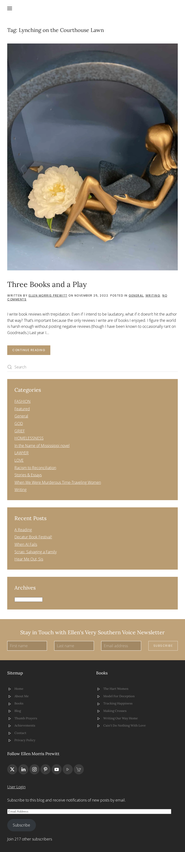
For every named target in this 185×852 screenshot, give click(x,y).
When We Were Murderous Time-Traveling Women (57, 482)
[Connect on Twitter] (12, 769)
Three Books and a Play (47, 284)
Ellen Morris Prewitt (48, 295)
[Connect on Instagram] (34, 769)
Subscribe (163, 646)
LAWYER (21, 452)
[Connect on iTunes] (68, 769)
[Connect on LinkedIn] (23, 769)
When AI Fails (25, 544)
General (136, 295)
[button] (9, 8)
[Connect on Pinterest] (45, 769)
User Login (16, 787)
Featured (22, 408)
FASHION (22, 401)
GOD (18, 423)
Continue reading (28, 350)
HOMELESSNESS (29, 438)
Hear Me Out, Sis (28, 559)
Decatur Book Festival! (33, 537)
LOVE (19, 460)
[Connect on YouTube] (57, 769)
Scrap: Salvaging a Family (35, 551)
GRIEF (19, 431)
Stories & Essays (28, 475)
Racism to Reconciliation (35, 467)
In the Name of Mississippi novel (42, 445)
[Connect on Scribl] (79, 769)
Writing (152, 295)
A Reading (23, 529)
